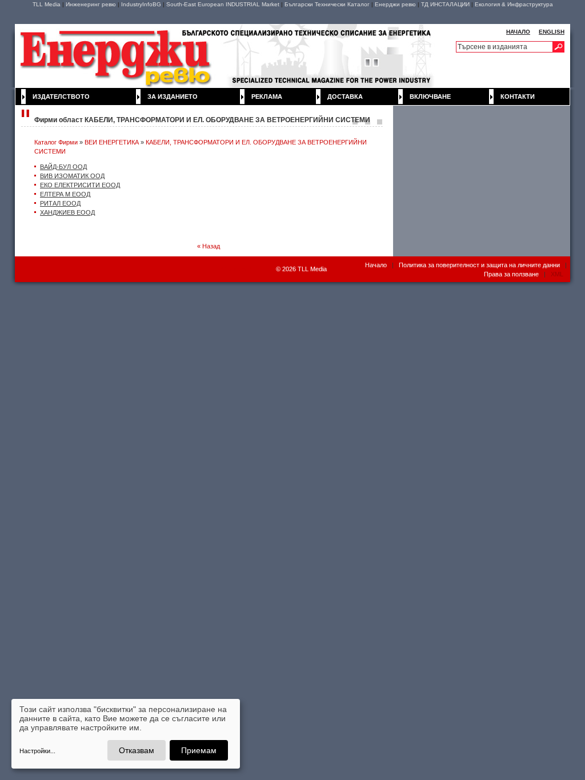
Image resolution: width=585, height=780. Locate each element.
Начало (376, 265)
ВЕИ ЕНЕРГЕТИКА (112, 142)
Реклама (266, 96)
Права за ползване (511, 274)
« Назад (208, 246)
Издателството (61, 96)
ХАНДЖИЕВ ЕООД (67, 212)
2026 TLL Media (304, 269)
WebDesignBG (238, 269)
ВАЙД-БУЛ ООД (63, 166)
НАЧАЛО (518, 32)
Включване (430, 96)
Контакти (517, 96)
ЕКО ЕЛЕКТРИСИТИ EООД (80, 185)
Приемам (199, 750)
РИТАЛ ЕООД (60, 203)
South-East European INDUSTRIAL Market (222, 4)
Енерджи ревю (395, 4)
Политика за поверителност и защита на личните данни (479, 265)
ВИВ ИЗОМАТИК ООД (72, 175)
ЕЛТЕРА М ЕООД (65, 194)
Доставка (345, 96)
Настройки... (37, 750)
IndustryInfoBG (141, 4)
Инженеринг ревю (91, 4)
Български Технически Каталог (327, 4)
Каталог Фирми (56, 142)
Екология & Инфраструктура (514, 4)
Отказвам (136, 750)
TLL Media (47, 4)
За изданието (172, 96)
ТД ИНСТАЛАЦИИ (445, 4)
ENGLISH (551, 32)
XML (557, 274)
